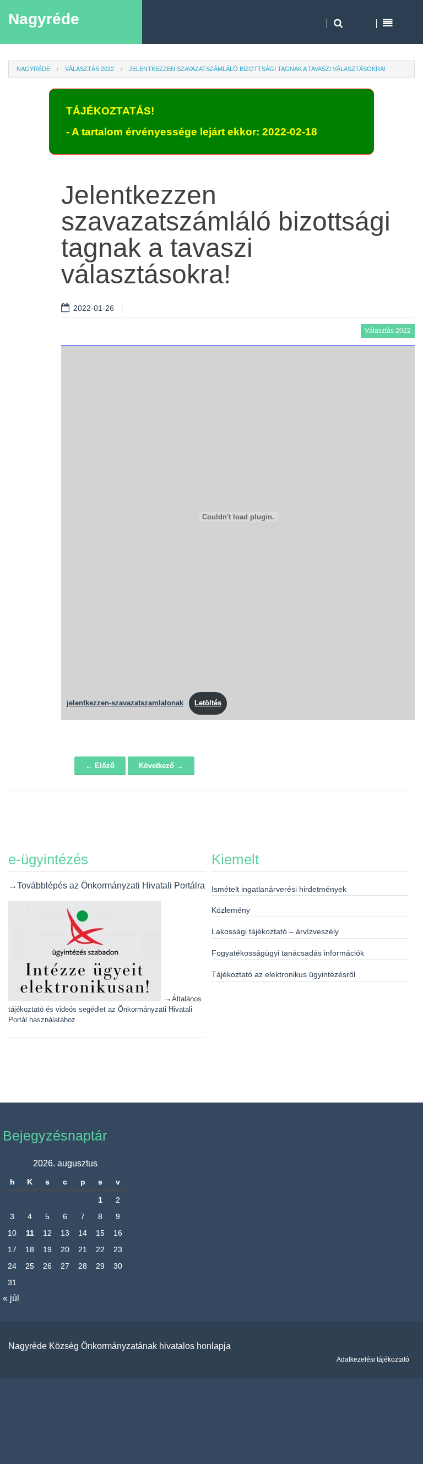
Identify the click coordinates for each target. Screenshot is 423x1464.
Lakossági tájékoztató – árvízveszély (275, 931)
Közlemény (231, 910)
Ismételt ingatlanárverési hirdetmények (279, 889)
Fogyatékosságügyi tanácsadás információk (288, 952)
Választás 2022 (89, 68)
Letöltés (207, 703)
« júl (11, 1298)
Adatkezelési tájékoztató (373, 1359)
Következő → (161, 765)
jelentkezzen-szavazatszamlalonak (125, 703)
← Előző (100, 765)
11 (30, 1233)
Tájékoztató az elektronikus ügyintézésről (283, 974)
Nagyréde (43, 19)
